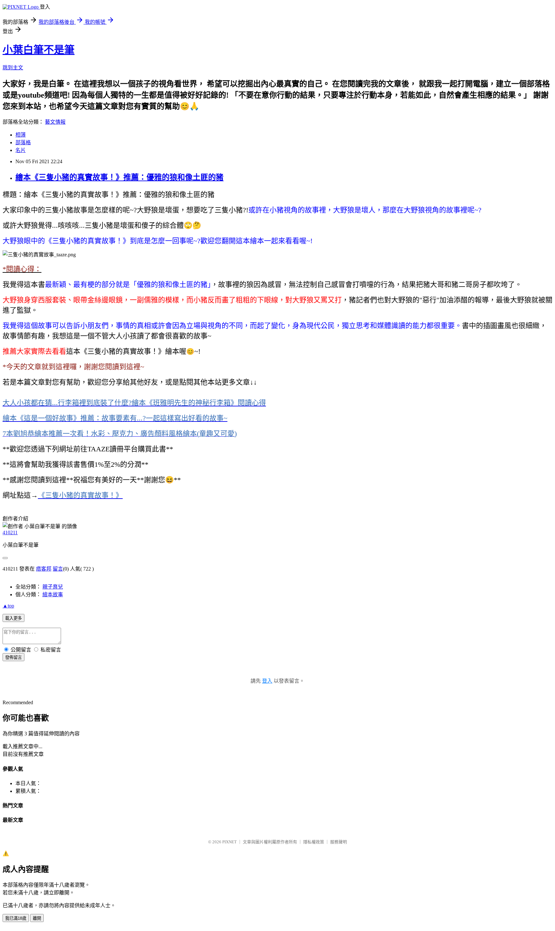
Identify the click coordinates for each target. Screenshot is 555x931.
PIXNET (229, 841)
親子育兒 (52, 587)
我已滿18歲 (15, 918)
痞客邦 (43, 569)
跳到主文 (13, 67)
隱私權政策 (313, 841)
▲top (8, 605)
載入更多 (13, 618)
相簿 (20, 134)
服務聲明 (338, 841)
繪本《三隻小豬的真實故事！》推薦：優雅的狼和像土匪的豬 (119, 177)
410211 (10, 532)
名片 (20, 150)
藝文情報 (55, 122)
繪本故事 (52, 594)
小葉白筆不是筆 (39, 50)
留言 (58, 569)
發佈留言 (13, 657)
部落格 (23, 142)
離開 (37, 918)
